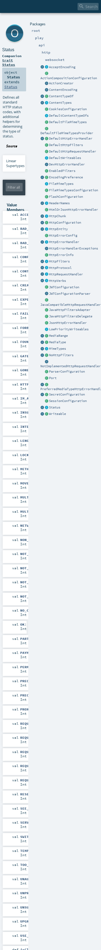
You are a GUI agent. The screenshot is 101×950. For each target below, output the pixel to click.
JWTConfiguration (64, 287)
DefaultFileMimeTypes (68, 122)
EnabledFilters (62, 171)
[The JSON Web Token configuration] (46, 287)
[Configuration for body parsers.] (46, 372)
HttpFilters (59, 261)
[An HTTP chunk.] (46, 216)
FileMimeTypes (61, 184)
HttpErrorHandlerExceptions (73, 248)
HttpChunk (57, 216)
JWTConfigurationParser (69, 294)
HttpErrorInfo (61, 255)
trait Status (8, 62)
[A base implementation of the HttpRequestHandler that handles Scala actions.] (46, 152)
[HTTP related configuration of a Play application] (46, 223)
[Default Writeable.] (46, 158)
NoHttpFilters (61, 355)
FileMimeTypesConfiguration (73, 190)
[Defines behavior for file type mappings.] (46, 184)
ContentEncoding (63, 90)
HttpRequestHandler (66, 274)
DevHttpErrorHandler (67, 164)
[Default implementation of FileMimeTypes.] (46, 122)
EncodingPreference (66, 177)
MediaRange (58, 336)
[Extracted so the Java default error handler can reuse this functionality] (46, 249)
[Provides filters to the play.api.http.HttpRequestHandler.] (46, 261)
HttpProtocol (60, 268)
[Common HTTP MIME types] (42, 349)
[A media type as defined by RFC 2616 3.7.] (46, 342)
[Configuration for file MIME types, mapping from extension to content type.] (46, 190)
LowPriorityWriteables (69, 329)
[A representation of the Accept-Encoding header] (46, 67)
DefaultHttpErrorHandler (70, 138)
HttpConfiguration (65, 222)
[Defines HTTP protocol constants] (42, 268)
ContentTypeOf (61, 96)
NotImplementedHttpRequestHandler (70, 366)
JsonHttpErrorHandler (68, 323)
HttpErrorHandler (64, 242)
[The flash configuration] (46, 197)
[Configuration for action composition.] (46, 74)
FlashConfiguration (66, 197)
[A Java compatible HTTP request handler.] (46, 300)
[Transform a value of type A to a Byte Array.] (46, 414)
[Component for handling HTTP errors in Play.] (46, 242)
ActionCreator (61, 83)
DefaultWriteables (65, 158)
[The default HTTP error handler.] (46, 139)
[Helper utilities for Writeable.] (42, 414)
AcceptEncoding (62, 67)
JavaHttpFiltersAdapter (69, 310)
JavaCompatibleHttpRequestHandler (70, 305)
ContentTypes (60, 103)
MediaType (57, 342)
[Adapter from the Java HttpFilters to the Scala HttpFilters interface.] (46, 310)
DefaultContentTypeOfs (69, 115)
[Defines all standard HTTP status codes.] (46, 407)
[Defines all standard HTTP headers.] (42, 203)
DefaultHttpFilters (66, 145)
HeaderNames (59, 203)
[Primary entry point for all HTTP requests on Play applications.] (46, 274)
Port (53, 378)
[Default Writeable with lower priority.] (46, 329)
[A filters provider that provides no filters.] (46, 355)
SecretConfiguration (67, 394)
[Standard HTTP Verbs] (42, 281)
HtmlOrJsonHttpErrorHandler (73, 210)
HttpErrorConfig (63, 235)
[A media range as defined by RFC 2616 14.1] (46, 336)
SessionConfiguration (68, 401)
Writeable (57, 414)
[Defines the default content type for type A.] (46, 96)
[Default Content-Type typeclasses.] (42, 96)
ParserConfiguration (67, 371)
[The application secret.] (46, 395)
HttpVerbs (57, 281)
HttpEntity (58, 229)
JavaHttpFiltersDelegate (70, 316)
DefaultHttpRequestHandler (72, 151)
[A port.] (46, 378)
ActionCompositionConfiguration (68, 78)
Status (54, 407)
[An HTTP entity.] (46, 229)
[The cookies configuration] (46, 109)
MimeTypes (57, 349)
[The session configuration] (46, 401)
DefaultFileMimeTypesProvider (66, 133)
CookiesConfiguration (68, 109)
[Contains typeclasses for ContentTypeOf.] (46, 116)
